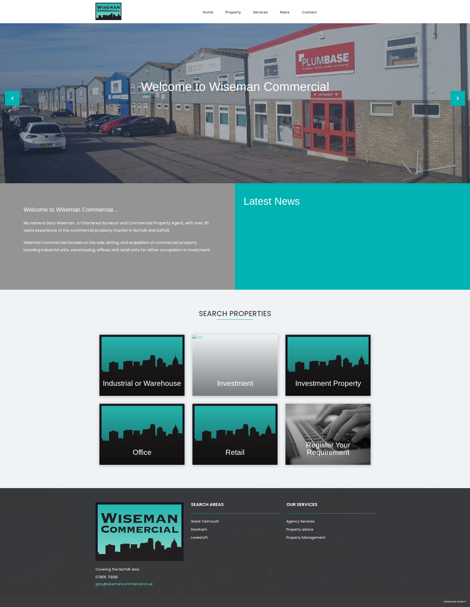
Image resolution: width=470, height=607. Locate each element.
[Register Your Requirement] (328, 434)
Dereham (199, 529)
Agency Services (300, 521)
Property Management (305, 537)
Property (233, 12)
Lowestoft (199, 537)
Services (260, 12)
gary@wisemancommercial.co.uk (124, 584)
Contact (309, 12)
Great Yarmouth (205, 521)
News (285, 12)
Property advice (299, 529)
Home (208, 12)
